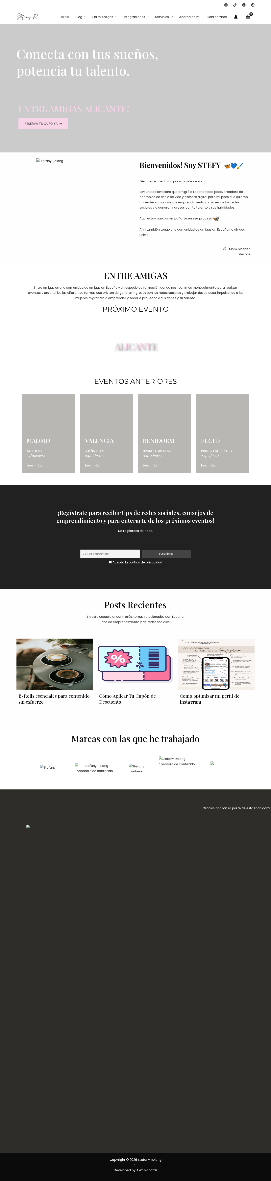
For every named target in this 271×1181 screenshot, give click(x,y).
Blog (78, 17)
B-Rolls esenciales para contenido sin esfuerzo (54, 699)
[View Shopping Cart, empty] (248, 16)
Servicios (162, 17)
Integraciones (134, 17)
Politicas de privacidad (115, 1165)
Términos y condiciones (154, 1165)
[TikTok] (235, 5)
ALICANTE (135, 345)
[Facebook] (244, 5)
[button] (84, 17)
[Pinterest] (253, 5)
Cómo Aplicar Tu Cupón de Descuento (127, 699)
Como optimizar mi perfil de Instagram (209, 699)
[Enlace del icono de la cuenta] (236, 17)
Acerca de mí (189, 17)
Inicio (65, 17)
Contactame (217, 17)
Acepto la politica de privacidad (137, 562)
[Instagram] (226, 5)
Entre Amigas (102, 17)
